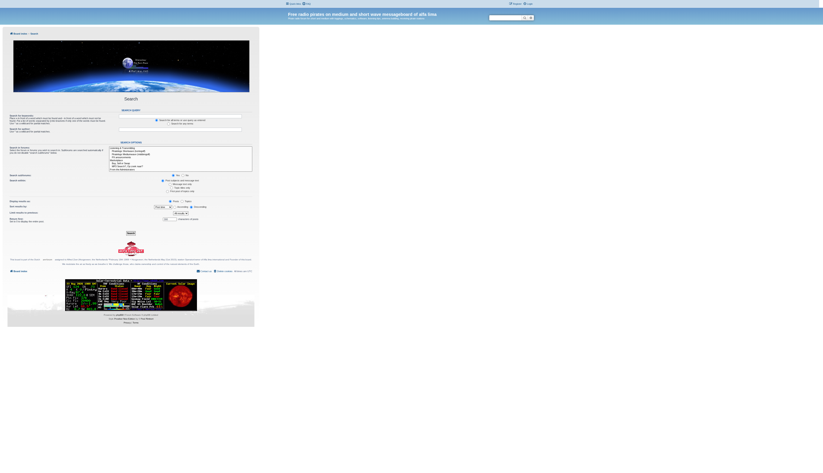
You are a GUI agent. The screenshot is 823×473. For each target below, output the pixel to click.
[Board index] (290, 10)
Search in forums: (20, 147)
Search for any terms (182, 123)
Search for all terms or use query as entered (182, 120)
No (187, 175)
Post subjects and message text (182, 180)
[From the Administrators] (181, 169)
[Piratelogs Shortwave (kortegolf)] (181, 151)
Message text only (182, 184)
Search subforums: (20, 175)
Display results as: (20, 201)
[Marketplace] (181, 160)
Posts (175, 201)
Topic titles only (182, 187)
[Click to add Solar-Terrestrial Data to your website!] (131, 295)
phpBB (119, 315)
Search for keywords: (22, 115)
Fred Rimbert (147, 319)
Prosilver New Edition (124, 319)
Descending (199, 207)
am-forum (47, 259)
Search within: (18, 180)
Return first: (16, 219)
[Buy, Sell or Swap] (181, 163)
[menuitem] (306, 3)
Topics (188, 201)
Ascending (182, 207)
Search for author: (20, 129)
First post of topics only (182, 191)
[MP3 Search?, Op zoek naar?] (181, 166)
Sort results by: (18, 206)
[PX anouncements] (181, 157)
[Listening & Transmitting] (181, 148)
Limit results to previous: (24, 212)
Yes (177, 175)
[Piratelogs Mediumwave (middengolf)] (181, 154)
